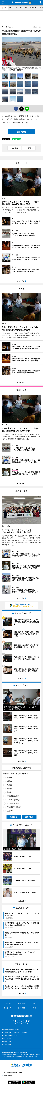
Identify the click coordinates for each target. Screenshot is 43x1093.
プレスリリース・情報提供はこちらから (15, 1032)
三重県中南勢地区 (14, 800)
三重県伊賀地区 (13, 803)
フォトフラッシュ (7, 27)
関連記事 (20, 70)
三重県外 (10, 811)
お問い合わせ (7, 1038)
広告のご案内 (7, 1041)
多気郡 (9, 789)
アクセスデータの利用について (12, 1035)
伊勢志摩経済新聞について (11, 1029)
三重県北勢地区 (13, 796)
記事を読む (21, 132)
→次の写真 (12, 70)
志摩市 (9, 785)
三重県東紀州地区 (14, 807)
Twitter (21, 1021)
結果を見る (29, 817)
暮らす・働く (34, 7)
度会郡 (9, 792)
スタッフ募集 (7, 1044)
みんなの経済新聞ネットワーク (21, 1065)
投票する (13, 817)
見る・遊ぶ (19, 7)
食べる (11, 7)
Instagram (27, 1021)
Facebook (15, 1021)
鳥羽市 (9, 781)
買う (26, 7)
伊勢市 (9, 777)
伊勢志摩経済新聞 (20, 2)
